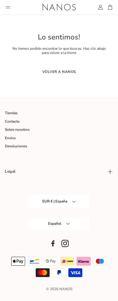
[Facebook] (53, 243)
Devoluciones (16, 146)
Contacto (12, 121)
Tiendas (11, 113)
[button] (8, 7)
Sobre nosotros (17, 129)
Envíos (10, 138)
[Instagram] (65, 243)
